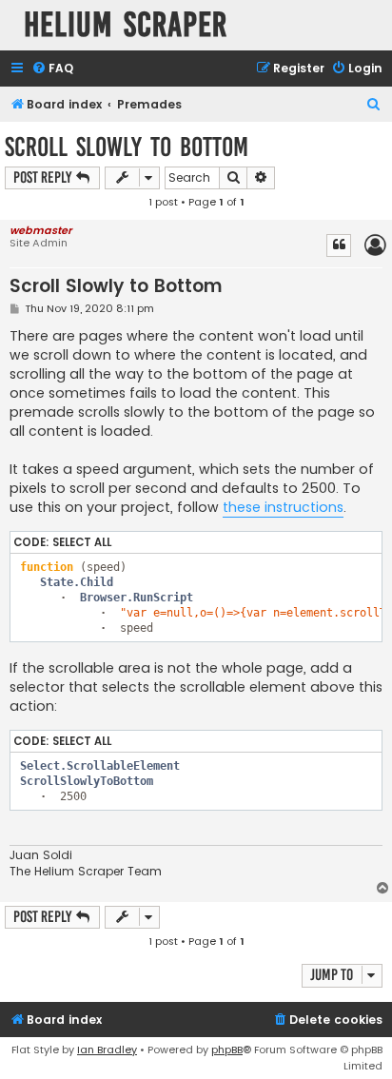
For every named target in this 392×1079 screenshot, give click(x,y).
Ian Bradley (107, 1049)
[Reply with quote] (338, 245)
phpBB (227, 1049)
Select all (81, 542)
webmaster (40, 230)
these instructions (283, 507)
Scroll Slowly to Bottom (126, 147)
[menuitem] (52, 69)
